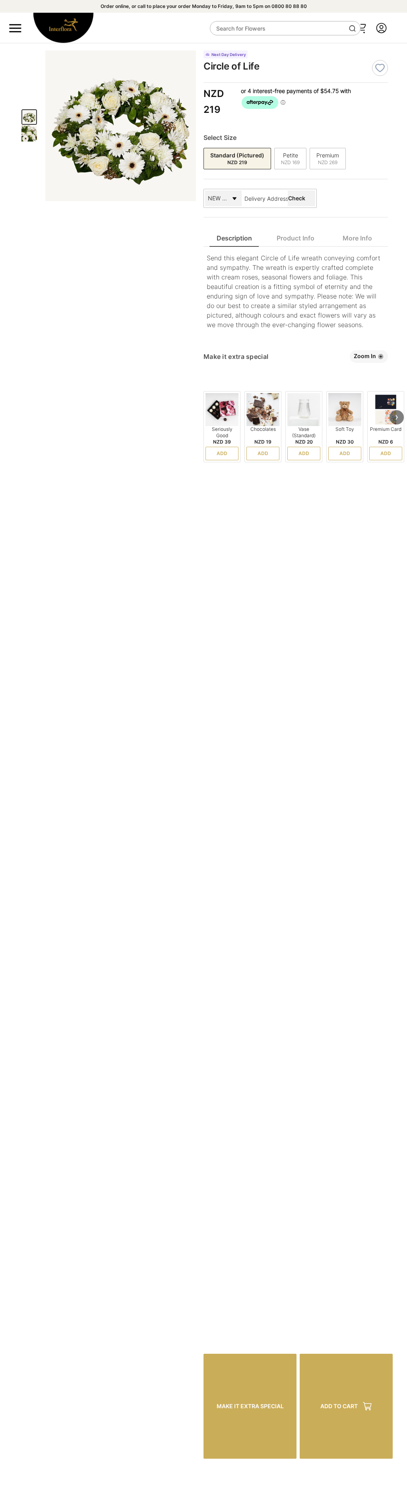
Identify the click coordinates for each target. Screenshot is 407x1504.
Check (296, 198)
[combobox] (265, 198)
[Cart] (361, 28)
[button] (397, 417)
